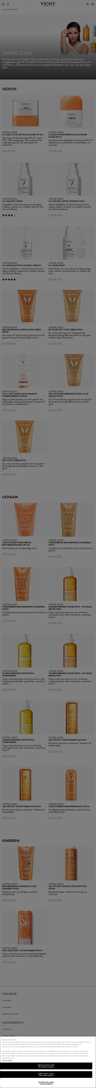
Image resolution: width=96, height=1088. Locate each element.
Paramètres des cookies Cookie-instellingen (46, 1083)
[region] (48, 1062)
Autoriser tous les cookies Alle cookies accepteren (46, 1066)
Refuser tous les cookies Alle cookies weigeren (46, 1074)
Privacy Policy (7, 1060)
